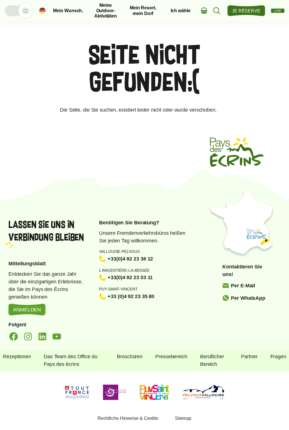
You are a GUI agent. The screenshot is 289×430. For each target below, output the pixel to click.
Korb (204, 11)
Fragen (278, 356)
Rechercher (217, 11)
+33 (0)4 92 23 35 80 (131, 296)
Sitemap (183, 418)
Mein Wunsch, (68, 10)
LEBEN (278, 11)
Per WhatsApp (248, 298)
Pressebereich (171, 356)
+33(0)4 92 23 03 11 (130, 277)
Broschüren (130, 356)
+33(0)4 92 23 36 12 (130, 259)
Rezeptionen (17, 356)
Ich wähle (181, 10)
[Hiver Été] (18, 11)
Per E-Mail (243, 285)
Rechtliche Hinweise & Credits (128, 418)
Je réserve (246, 10)
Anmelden (27, 309)
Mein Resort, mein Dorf (143, 10)
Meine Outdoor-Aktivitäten (105, 10)
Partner (249, 356)
